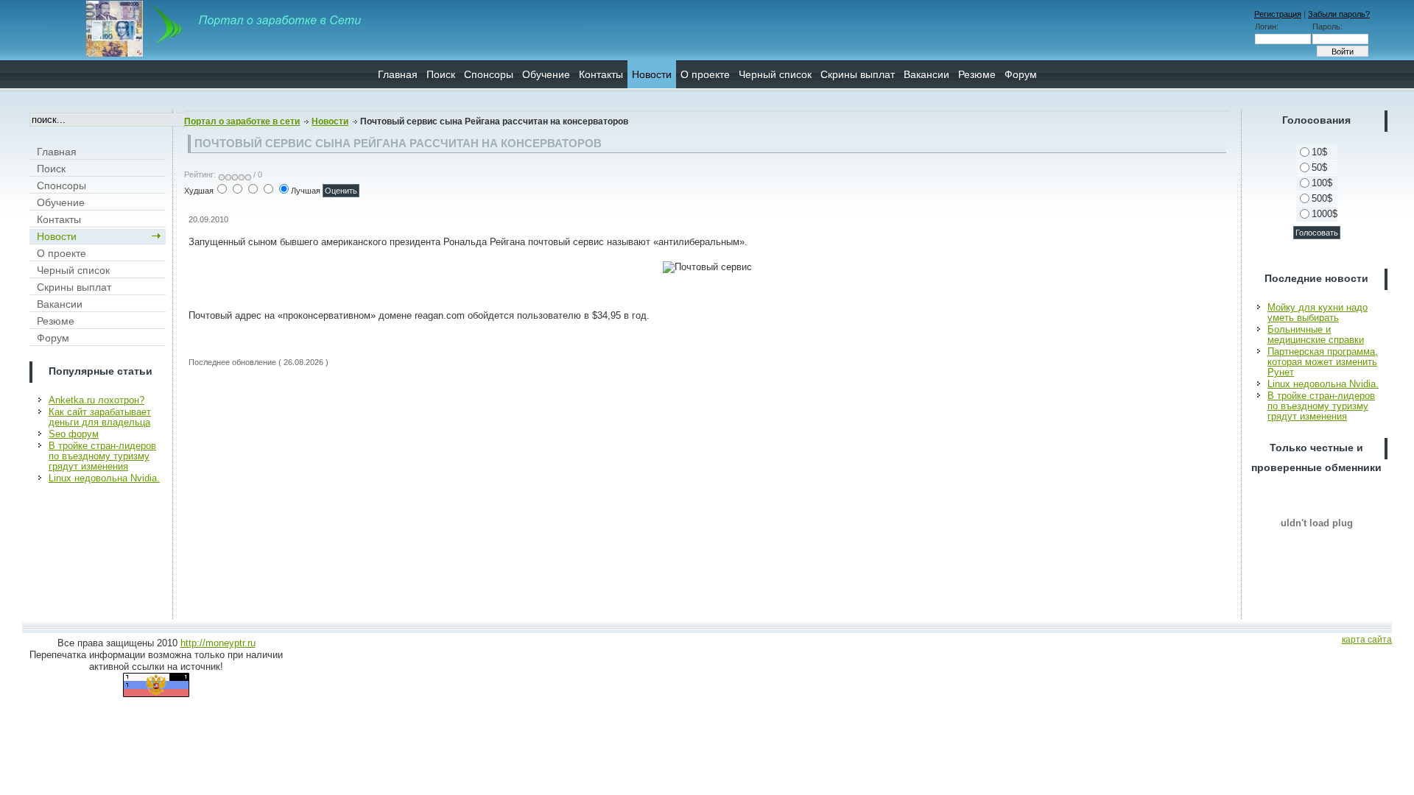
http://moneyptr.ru (218, 643)
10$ (1319, 152)
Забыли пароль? (1339, 14)
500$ (1322, 198)
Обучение (546, 74)
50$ (1319, 167)
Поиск (440, 74)
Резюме (977, 74)
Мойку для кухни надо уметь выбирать (1317, 312)
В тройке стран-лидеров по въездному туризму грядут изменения (102, 456)
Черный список (775, 74)
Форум (1021, 74)
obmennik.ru (1317, 522)
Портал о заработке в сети (242, 121)
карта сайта (1367, 640)
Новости (652, 74)
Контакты (601, 74)
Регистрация (1277, 14)
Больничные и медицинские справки (1315, 334)
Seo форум (74, 433)
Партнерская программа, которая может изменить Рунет (1322, 362)
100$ (1322, 182)
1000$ (1324, 213)
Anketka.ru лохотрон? (96, 400)
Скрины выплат (857, 74)
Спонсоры (488, 74)
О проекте (705, 74)
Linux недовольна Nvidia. (104, 478)
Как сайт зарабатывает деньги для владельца (100, 417)
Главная (398, 74)
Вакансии (926, 74)
